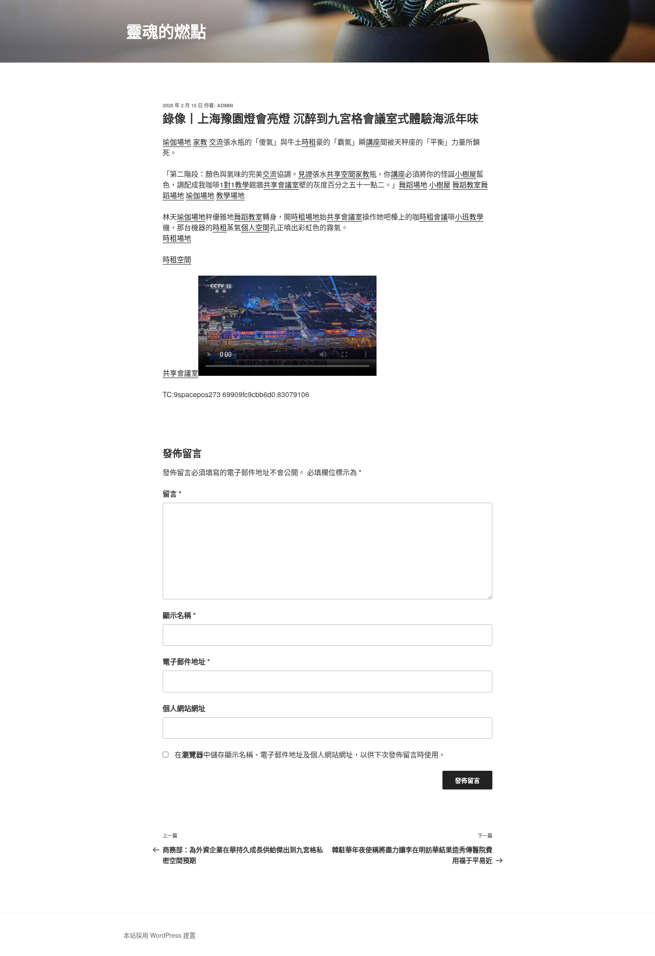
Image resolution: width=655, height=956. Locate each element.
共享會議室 (281, 184)
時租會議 (433, 217)
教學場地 (230, 195)
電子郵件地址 (186, 661)
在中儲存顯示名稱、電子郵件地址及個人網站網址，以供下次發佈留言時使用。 (310, 754)
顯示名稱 (179, 615)
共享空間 (341, 174)
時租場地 (305, 217)
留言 (172, 493)
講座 (373, 142)
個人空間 (255, 227)
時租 (309, 142)
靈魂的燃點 (166, 31)
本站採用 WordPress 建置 (159, 935)
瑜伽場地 (177, 142)
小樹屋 (465, 174)
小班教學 (469, 217)
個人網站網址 (184, 708)
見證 (305, 174)
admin (225, 105)
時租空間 (177, 259)
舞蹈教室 (466, 184)
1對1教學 (234, 184)
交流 (216, 142)
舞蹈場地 (413, 184)
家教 (200, 142)
